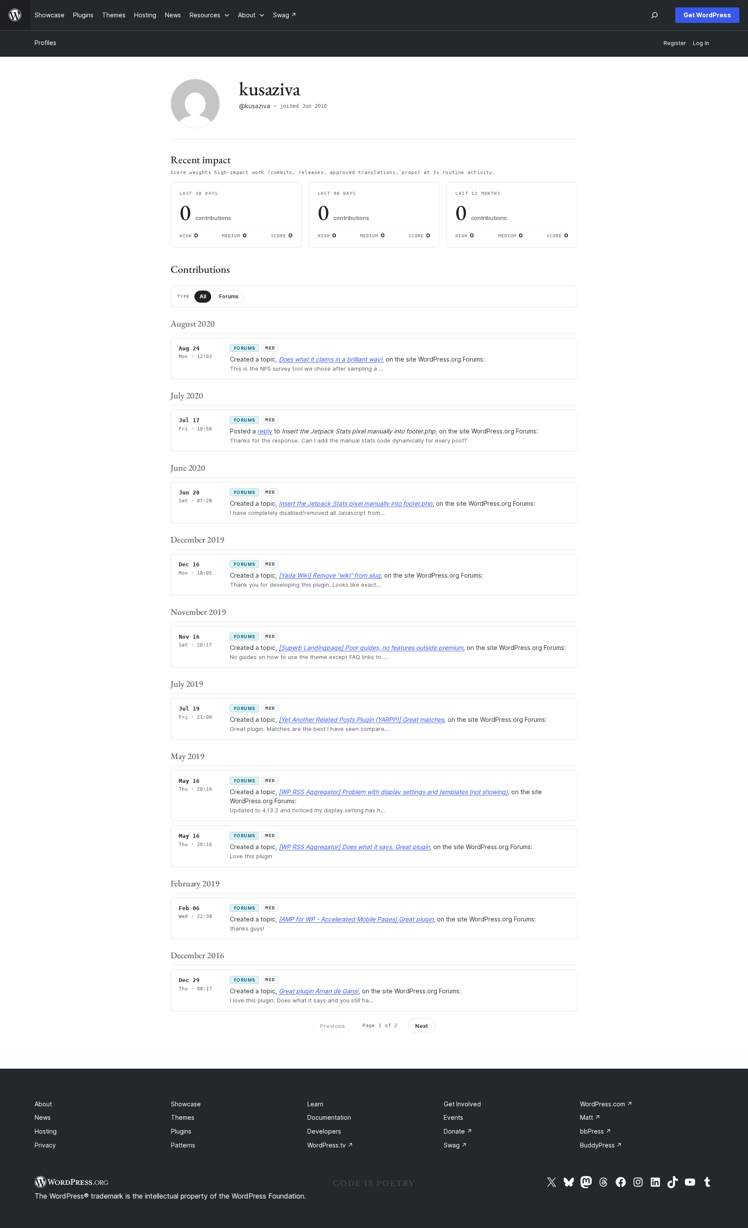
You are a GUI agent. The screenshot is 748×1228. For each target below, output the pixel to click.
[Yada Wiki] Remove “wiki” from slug (329, 575)
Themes (182, 1117)
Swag (455, 1145)
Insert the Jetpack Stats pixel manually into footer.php (355, 503)
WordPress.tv (330, 1145)
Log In (701, 43)
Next (421, 1025)
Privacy (45, 1145)
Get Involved (462, 1104)
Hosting (46, 1131)
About (43, 1104)
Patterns (183, 1145)
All (203, 296)
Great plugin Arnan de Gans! (318, 991)
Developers (324, 1131)
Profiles (45, 42)
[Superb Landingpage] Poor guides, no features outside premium (371, 647)
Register (675, 43)
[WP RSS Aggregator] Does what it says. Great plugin (354, 846)
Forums (229, 296)
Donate (458, 1131)
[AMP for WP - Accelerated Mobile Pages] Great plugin (356, 919)
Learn (315, 1104)
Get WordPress (707, 15)
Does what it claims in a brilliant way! (330, 359)
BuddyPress (601, 1145)
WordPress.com (606, 1104)
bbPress (595, 1131)
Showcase (186, 1104)
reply (265, 431)
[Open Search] (654, 15)
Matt (590, 1117)
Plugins (181, 1131)
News (43, 1117)
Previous (332, 1025)
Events (453, 1117)
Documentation (329, 1117)
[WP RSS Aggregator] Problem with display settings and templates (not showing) (393, 791)
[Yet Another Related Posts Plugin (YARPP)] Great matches (361, 719)
